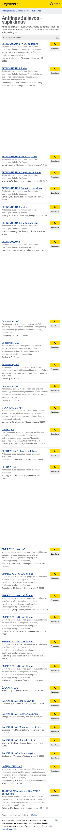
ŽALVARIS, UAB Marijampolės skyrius (21, 727)
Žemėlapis (55, 49)
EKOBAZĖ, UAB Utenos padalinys (19, 451)
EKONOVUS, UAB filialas (14, 68)
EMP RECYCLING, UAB (13, 549)
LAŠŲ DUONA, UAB (12, 766)
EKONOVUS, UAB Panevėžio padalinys (22, 188)
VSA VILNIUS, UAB (12, 407)
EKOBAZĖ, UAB (10, 467)
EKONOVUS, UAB (11, 241)
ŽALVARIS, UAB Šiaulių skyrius (18, 700)
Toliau (34, 815)
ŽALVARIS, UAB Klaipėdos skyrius (19, 740)
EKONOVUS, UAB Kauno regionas (19, 156)
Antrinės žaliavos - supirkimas (28, 11)
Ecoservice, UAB (10, 321)
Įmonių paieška (8, 11)
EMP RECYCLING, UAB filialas (17, 573)
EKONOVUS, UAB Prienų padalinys (20, 43)
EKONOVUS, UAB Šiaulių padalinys (20, 223)
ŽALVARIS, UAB (10, 687)
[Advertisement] (31, 122)
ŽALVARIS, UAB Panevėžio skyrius (20, 713)
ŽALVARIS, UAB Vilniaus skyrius (18, 753)
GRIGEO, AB (8, 429)
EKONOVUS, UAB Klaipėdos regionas (21, 172)
